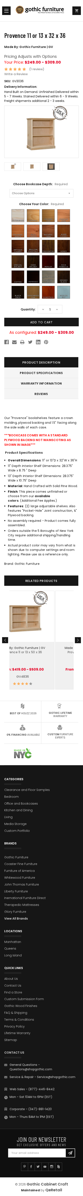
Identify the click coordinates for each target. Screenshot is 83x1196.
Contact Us (12, 985)
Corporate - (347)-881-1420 (31, 1109)
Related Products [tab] (41, 581)
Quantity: (28, 309)
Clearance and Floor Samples (27, 790)
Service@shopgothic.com (56, 1077)
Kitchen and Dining (18, 810)
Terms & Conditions (19, 1019)
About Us (11, 979)
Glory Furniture (15, 912)
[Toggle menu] (6, 10)
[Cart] (76, 10)
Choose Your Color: (41, 204)
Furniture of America (19, 871)
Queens (10, 948)
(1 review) (36, 69)
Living (8, 817)
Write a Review (16, 74)
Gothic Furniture (16, 857)
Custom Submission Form (24, 999)
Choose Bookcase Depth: (40, 184)
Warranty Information (41, 383)
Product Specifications (41, 373)
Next (78, 640)
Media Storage (15, 824)
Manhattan (12, 942)
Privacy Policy (14, 1026)
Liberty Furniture (16, 891)
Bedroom (11, 797)
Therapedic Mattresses (21, 905)
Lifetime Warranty (17, 1033)
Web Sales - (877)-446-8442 (32, 1089)
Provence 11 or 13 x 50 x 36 (41, 652)
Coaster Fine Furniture (20, 864)
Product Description (41, 362)
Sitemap (10, 1040)
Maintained (30, 1190)
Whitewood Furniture (19, 877)
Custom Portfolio (17, 831)
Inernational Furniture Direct (25, 898)
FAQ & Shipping (15, 1013)
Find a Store (13, 992)
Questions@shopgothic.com (31, 1069)
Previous (5, 640)
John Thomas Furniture (21, 884)
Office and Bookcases (21, 803)
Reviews (41, 394)
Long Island (13, 955)
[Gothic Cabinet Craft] (41, 10)
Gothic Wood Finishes (20, 1006)
